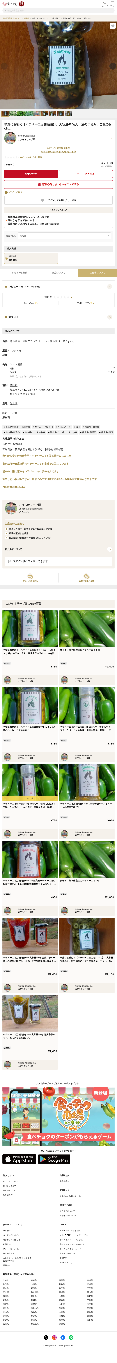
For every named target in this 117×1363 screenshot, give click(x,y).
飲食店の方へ (8, 1195)
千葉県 (90, 1288)
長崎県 (34, 1320)
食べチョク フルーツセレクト (72, 1244)
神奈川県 (35, 1292)
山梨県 (62, 1296)
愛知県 (62, 1300)
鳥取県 (62, 1308)
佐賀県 (6, 1320)
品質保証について (10, 1190)
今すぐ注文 (31, 174)
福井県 (34, 1296)
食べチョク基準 (9, 1186)
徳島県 (90, 1312)
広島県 (34, 1312)
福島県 (62, 1284)
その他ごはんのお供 (49, 389)
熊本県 (14, 403)
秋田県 (6, 1284)
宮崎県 (6, 1324)
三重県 (90, 1300)
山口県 (62, 1312)
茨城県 (90, 1284)
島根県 (90, 1308)
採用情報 (7, 1265)
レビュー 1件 (25, 157)
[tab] (19, 273)
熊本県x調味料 (92, 427)
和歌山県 (35, 1308)
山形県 (34, 1284)
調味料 (14, 385)
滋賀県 (6, 1304)
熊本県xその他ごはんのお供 (63, 432)
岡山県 (6, 1312)
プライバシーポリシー (12, 1249)
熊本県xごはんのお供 (35, 432)
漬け (32, 394)
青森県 (34, 1280)
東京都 (6, 1292)
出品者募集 (64, 1181)
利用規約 (7, 1244)
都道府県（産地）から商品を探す (19, 1274)
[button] (58, 296)
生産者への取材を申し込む (71, 1196)
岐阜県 (6, 1300)
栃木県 (6, 1288)
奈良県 (6, 1308)
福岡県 (90, 1316)
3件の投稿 (37, 157)
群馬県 (34, 1288)
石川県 (6, 1296)
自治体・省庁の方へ (68, 1216)
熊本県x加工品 (12, 432)
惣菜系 (24, 394)
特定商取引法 (8, 1253)
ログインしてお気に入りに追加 (60, 200)
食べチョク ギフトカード (70, 1249)
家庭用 (49, 427)
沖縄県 (62, 1324)
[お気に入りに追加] (113, 26)
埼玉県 (62, 1288)
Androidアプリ (66, 1263)
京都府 (34, 1304)
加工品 (14, 389)
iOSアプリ (64, 1258)
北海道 (6, 1280)
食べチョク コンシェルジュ (71, 1240)
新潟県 (62, 1292)
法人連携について (67, 1211)
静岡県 (34, 1300)
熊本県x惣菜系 (89, 432)
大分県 (90, 1320)
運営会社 (7, 1231)
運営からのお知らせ (11, 1240)
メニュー (113, 6)
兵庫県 (90, 1304)
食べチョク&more (67, 1253)
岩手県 (62, 1280)
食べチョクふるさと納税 (70, 1231)
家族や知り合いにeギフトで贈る (60, 184)
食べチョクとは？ (10, 1181)
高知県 (62, 1316)
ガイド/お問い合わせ (12, 1235)
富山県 (90, 1292)
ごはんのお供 (27, 389)
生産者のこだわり (15, 523)
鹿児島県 (35, 1324)
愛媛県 (34, 1316)
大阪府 (62, 1304)
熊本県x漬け (107, 432)
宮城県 (90, 1280)
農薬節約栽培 (12, 427)
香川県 (6, 1316)
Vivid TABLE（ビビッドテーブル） (74, 1235)
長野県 (90, 1296)
